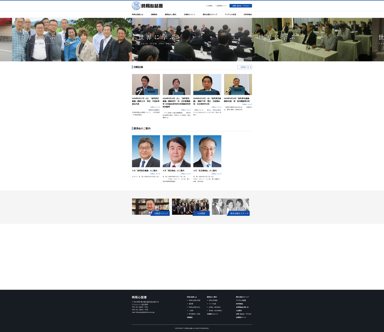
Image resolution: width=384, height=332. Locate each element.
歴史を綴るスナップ (210, 14)
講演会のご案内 (170, 14)
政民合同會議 (213, 300)
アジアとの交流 (230, 14)
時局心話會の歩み (194, 307)
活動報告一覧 (244, 67)
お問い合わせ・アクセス (240, 6)
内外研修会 (248, 14)
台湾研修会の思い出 (242, 307)
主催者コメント (189, 14)
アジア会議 (212, 304)
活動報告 (154, 14)
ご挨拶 (191, 310)
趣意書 (191, 304)
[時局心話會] (147, 5)
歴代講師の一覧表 (194, 314)
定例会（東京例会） (215, 307)
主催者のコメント (212, 314)
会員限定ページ (221, 5)
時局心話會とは (137, 14)
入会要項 (210, 5)
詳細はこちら (154, 107)
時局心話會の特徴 (194, 300)
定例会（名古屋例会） (216, 310)
